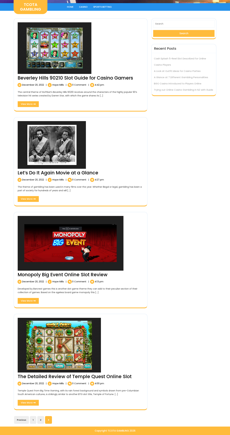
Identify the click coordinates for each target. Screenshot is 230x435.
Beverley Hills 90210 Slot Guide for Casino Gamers (75, 78)
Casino (83, 6)
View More (30, 104)
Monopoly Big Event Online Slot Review (62, 274)
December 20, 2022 (33, 84)
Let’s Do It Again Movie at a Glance (58, 172)
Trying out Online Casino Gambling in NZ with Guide (183, 89)
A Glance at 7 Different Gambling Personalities (181, 77)
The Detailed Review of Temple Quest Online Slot (75, 376)
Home (70, 6)
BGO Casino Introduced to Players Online (177, 83)
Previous (21, 420)
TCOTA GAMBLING (30, 7)
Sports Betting (102, 6)
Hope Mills (58, 84)
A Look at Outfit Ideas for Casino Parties (177, 71)
